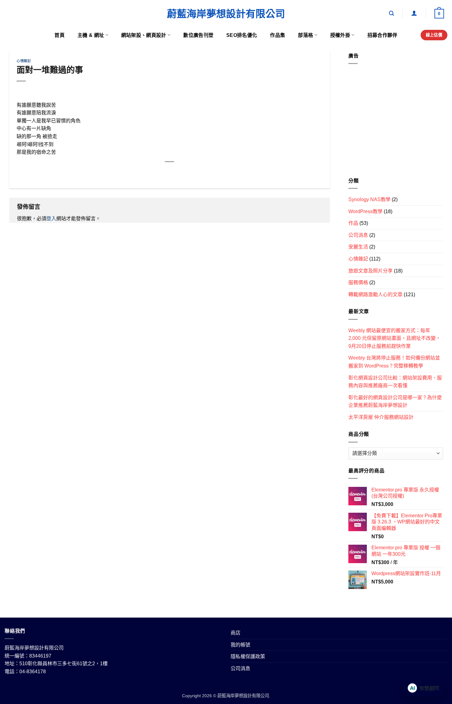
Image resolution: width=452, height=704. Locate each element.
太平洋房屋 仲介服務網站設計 (381, 417)
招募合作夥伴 (382, 35)
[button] (391, 13)
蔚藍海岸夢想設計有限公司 (226, 14)
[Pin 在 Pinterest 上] (181, 172)
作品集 (277, 35)
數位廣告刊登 (198, 35)
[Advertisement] (395, 123)
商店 (235, 632)
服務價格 (358, 282)
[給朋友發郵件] (170, 172)
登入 (51, 218)
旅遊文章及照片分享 (370, 270)
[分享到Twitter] (158, 172)
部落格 (305, 35)
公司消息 (358, 235)
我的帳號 (240, 644)
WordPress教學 (365, 211)
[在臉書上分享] (147, 172)
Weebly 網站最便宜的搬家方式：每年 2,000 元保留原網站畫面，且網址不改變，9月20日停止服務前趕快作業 (394, 338)
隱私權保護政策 (248, 656)
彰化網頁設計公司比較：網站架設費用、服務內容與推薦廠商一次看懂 (395, 381)
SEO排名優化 (241, 35)
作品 (353, 223)
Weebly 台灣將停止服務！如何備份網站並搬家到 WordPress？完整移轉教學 (394, 361)
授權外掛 (340, 35)
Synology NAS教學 (369, 199)
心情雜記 (24, 61)
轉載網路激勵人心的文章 (375, 294)
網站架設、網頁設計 (143, 35)
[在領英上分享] (192, 172)
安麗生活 (358, 246)
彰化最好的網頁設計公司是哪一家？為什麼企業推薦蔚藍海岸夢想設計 (395, 401)
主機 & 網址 (90, 35)
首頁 (59, 35)
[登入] (414, 13)
